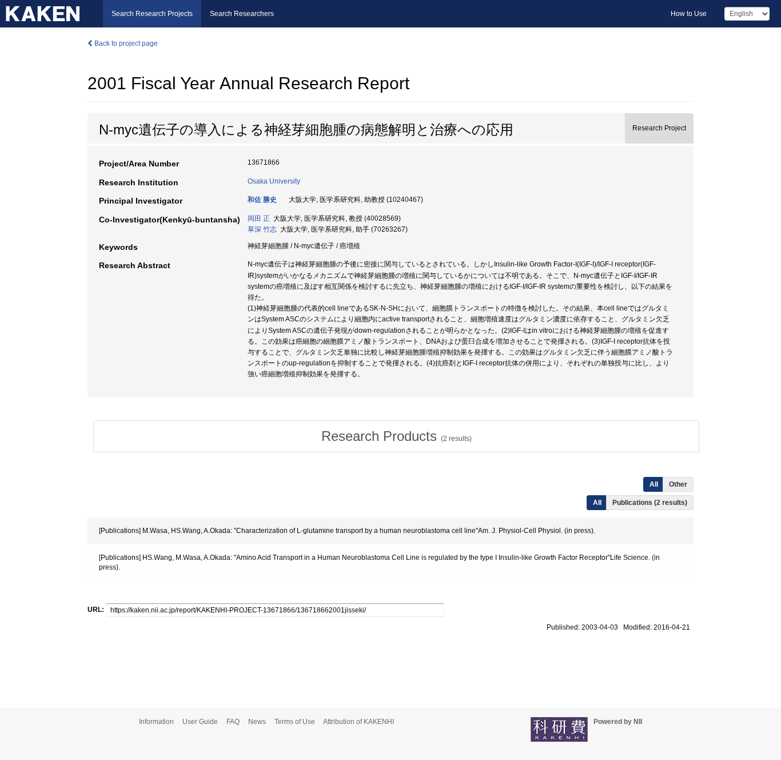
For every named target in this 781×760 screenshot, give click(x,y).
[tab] (396, 436)
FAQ (233, 722)
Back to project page (125, 43)
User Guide (200, 722)
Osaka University (274, 181)
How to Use (689, 14)
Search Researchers (242, 14)
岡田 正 (259, 218)
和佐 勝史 (262, 200)
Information (156, 722)
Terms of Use (294, 722)
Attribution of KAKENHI (358, 722)
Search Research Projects (152, 14)
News (257, 722)
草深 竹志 (262, 229)
